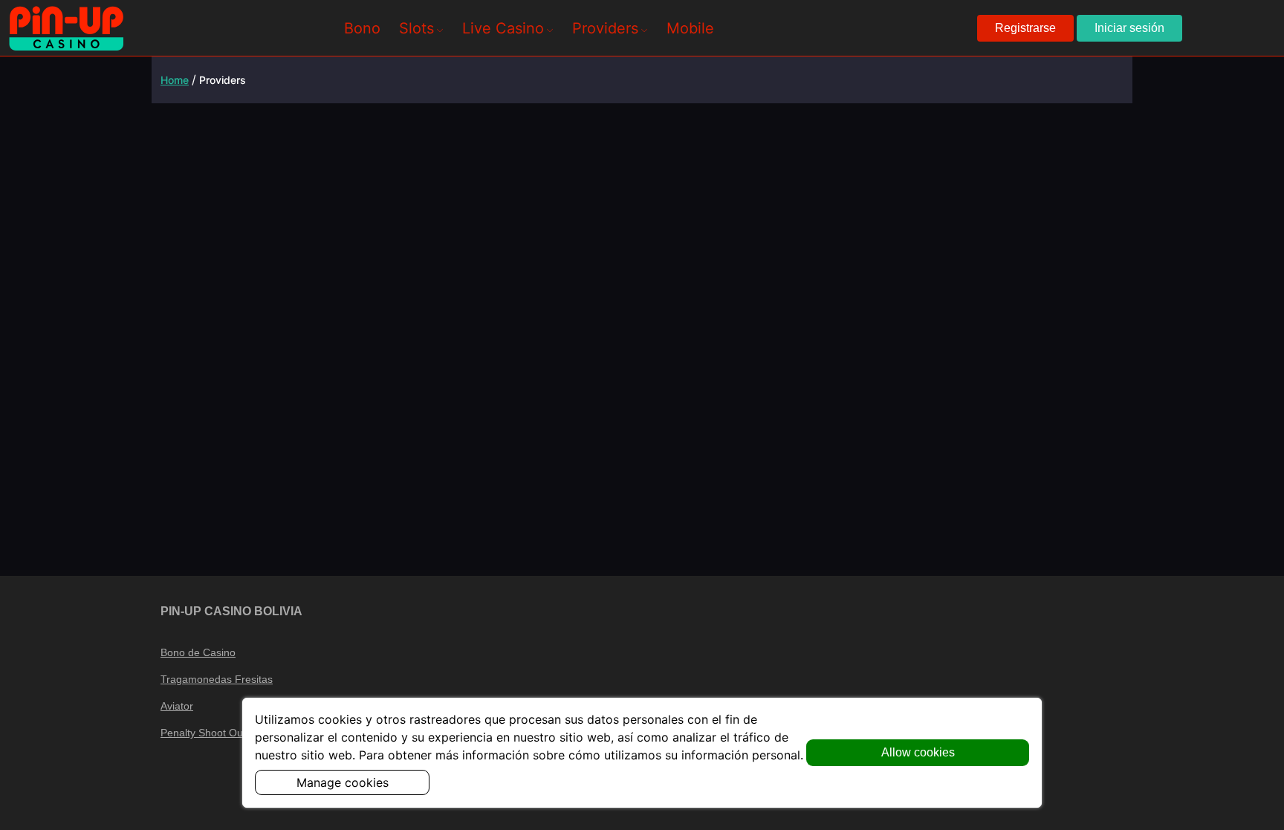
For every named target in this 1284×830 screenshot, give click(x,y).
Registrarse (1025, 28)
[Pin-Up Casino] (66, 28)
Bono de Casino (198, 652)
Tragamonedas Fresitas (216, 679)
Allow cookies (918, 752)
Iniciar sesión (1129, 28)
